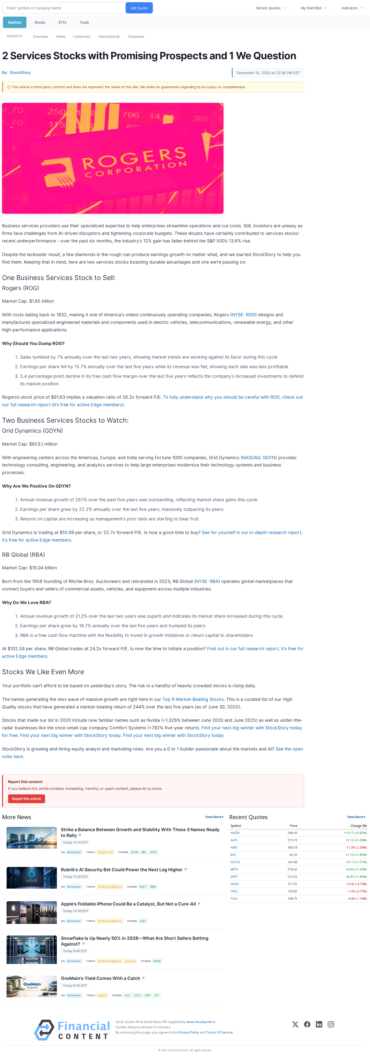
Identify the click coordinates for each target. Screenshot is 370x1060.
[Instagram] (331, 1030)
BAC (234, 855)
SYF (156, 995)
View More (213, 817)
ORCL (234, 891)
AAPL (143, 921)
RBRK (153, 886)
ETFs (62, 22)
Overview (40, 36)
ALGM (134, 852)
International (109, 36)
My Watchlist (311, 8)
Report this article (26, 799)
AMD (234, 847)
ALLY (128, 995)
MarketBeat (74, 852)
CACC (137, 995)
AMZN (235, 833)
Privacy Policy (188, 1032)
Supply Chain (105, 852)
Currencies (82, 36)
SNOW (157, 961)
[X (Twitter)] (295, 1030)
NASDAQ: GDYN (258, 457)
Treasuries (135, 36)
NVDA (235, 884)
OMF (148, 995)
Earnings (130, 961)
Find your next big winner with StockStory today (70, 735)
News (60, 36)
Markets (14, 22)
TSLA (234, 898)
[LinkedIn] (319, 1030)
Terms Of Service (219, 1032)
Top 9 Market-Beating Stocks (193, 699)
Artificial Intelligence (110, 886)
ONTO (153, 852)
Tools (84, 22)
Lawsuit (102, 995)
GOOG (235, 862)
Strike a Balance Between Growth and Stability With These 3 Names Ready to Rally (140, 832)
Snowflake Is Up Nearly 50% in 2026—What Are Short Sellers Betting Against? (134, 941)
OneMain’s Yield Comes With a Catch (103, 978)
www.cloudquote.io (200, 1021)
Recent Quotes (268, 8)
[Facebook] (307, 1030)
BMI (144, 852)
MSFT (143, 886)
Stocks (39, 22)
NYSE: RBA (207, 581)
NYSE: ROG (243, 314)
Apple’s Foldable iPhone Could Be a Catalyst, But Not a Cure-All (131, 904)
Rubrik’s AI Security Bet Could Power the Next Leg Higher (124, 869)
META (234, 869)
